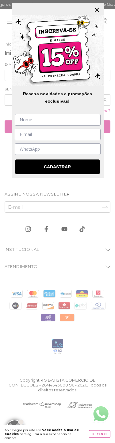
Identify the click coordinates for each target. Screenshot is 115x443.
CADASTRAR (57, 166)
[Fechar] (97, 10)
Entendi (99, 433)
